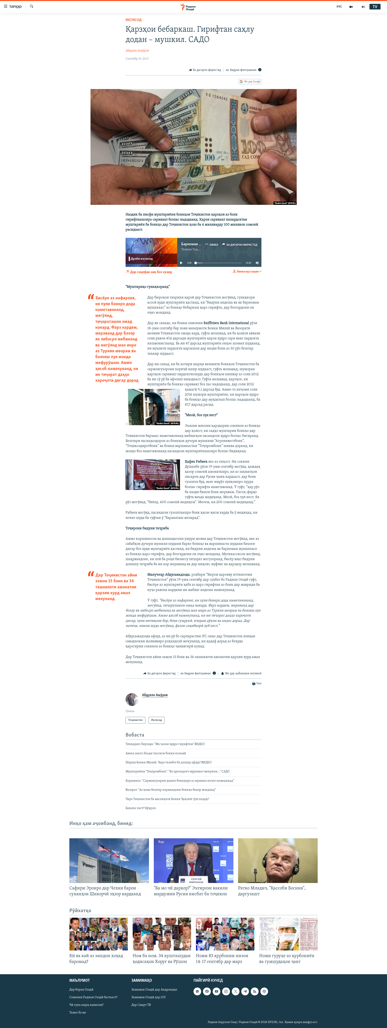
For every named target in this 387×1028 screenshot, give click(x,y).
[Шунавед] (363, 7)
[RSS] (254, 991)
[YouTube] (351, 7)
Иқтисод (133, 20)
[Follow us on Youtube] (216, 991)
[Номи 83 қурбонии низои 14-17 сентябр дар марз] (225, 934)
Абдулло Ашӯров (137, 50)
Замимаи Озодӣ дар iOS (148, 997)
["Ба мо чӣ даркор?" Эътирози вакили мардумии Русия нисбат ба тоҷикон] (193, 860)
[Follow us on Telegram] (245, 991)
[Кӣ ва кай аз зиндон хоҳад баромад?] (98, 934)
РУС (339, 6)
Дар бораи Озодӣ (81, 989)
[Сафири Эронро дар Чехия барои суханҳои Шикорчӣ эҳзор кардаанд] (109, 860)
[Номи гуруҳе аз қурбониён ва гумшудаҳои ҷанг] (288, 934)
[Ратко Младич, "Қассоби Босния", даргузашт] (278, 860)
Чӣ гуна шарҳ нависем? (86, 1005)
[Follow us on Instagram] (226, 991)
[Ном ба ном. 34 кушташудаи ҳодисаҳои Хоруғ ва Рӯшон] (162, 934)
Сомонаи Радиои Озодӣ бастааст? (93, 997)
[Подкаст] (264, 991)
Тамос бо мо (77, 1012)
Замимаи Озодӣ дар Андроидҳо (154, 989)
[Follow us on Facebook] (207, 991)
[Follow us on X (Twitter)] (235, 991)
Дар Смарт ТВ (141, 1005)
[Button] (205, 70)
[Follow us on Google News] (197, 991)
